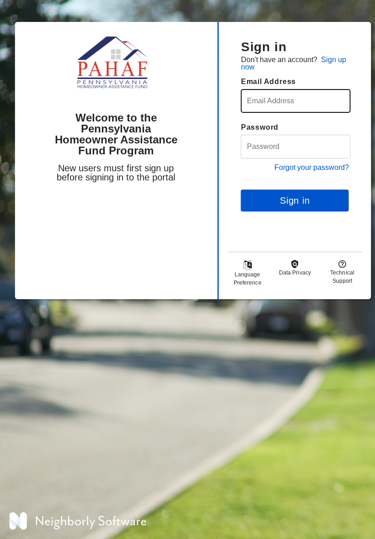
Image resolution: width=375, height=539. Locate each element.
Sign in (295, 201)
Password (260, 127)
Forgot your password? (311, 167)
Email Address (268, 81)
